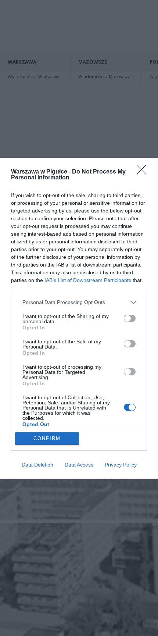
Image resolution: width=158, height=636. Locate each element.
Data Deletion (37, 465)
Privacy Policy (121, 465)
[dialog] (79, 318)
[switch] (130, 318)
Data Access (79, 465)
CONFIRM (47, 438)
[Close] (144, 172)
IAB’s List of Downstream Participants (87, 280)
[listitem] (79, 302)
